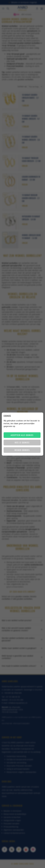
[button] (22, 435)
